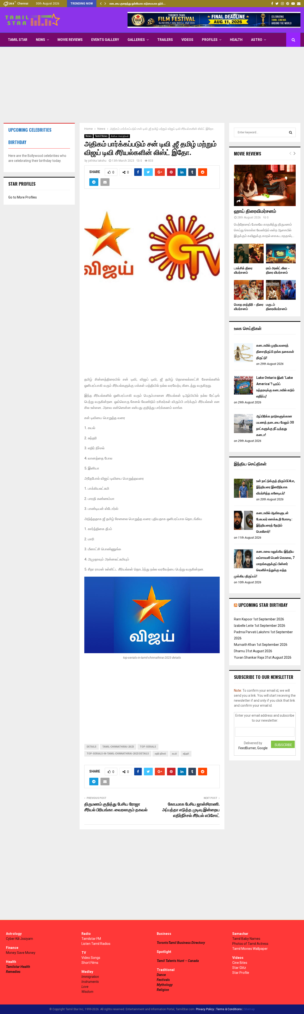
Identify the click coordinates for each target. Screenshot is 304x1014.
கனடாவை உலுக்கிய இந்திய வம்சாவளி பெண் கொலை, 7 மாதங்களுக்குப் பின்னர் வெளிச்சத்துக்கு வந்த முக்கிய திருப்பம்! (264, 564)
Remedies (13, 972)
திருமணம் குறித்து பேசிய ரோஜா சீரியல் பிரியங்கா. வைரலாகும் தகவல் (115, 807)
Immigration (90, 977)
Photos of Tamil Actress (250, 944)
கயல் (174, 753)
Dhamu (239, 651)
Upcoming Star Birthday (263, 605)
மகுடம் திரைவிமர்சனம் (276, 307)
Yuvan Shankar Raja (249, 657)
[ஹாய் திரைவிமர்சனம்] (265, 185)
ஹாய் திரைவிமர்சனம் (255, 211)
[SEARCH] (290, 132)
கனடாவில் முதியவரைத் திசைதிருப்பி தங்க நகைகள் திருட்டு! (275, 351)
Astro (256, 40)
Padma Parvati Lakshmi (252, 632)
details (91, 746)
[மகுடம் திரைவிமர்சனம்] (281, 290)
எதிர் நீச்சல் (160, 753)
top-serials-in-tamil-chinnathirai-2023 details (118, 753)
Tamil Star (17, 40)
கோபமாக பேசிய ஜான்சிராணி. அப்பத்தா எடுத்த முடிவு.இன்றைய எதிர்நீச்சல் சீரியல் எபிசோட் (191, 810)
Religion (163, 990)
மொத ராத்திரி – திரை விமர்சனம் (248, 307)
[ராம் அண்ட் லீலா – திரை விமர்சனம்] (281, 253)
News (40, 40)
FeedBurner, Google (253, 748)
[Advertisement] (152, 85)
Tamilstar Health (18, 967)
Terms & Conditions (229, 1009)
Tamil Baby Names (246, 939)
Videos (187, 40)
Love (84, 987)
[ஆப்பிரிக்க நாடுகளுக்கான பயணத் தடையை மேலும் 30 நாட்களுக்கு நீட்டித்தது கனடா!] (243, 432)
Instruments (90, 982)
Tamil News (101, 136)
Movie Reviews (70, 40)
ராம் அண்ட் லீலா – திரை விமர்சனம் (278, 270)
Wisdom (87, 992)
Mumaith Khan (245, 645)
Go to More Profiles (22, 197)
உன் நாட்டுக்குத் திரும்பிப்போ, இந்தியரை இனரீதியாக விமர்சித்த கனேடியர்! (275, 487)
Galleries (136, 40)
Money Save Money (20, 953)
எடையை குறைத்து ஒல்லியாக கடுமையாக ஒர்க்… (137, 3)
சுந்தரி (186, 753)
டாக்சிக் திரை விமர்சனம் (243, 270)
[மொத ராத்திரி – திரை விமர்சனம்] (249, 290)
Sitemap (249, 1009)
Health (236, 40)
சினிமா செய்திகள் (120, 136)
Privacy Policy (205, 1009)
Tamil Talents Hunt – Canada (178, 961)
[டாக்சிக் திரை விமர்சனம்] (249, 253)
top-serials (148, 746)
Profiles (210, 40)
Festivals (163, 980)
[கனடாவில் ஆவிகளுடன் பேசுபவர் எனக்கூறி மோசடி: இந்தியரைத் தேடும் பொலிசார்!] (243, 529)
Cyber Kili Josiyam (19, 939)
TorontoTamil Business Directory (181, 943)
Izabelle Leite (244, 626)
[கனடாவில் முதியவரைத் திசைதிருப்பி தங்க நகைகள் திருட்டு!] (243, 361)
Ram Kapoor (243, 619)
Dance (161, 975)
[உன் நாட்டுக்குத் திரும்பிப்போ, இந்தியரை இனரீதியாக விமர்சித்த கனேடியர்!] (243, 496)
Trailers (165, 40)
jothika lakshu (97, 160)
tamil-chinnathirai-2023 (118, 746)
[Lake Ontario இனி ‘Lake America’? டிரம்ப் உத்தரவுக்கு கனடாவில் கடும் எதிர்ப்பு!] (243, 393)
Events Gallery (105, 40)
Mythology (165, 985)
